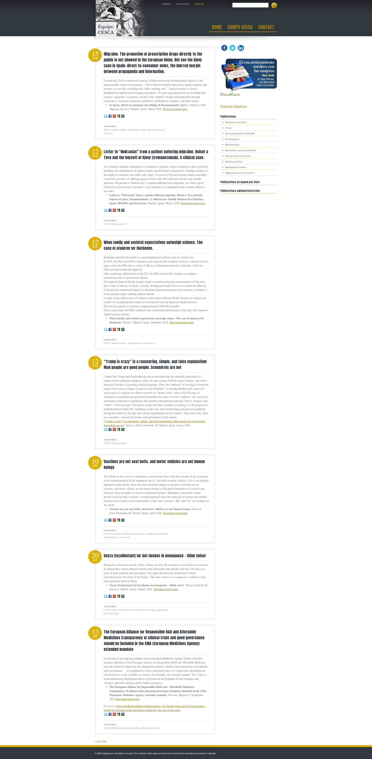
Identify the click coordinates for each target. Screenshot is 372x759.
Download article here (175, 109)
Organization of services (238, 156)
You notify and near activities (240, 150)
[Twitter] (105, 116)
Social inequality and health (240, 133)
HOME (217, 28)
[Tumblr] (122, 116)
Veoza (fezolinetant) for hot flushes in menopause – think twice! (155, 556)
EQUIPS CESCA (240, 28)
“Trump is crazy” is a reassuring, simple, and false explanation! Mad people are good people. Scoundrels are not (155, 364)
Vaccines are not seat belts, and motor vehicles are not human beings (154, 464)
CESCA (107, 129)
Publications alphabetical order (240, 191)
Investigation (232, 139)
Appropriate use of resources (141, 343)
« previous (100, 741)
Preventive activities (113, 533)
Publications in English (157, 533)
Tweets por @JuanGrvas (233, 106)
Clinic (114, 609)
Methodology (118, 727)
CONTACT (266, 28)
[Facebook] (110, 116)
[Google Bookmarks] (118, 116)
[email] (114, 116)
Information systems (137, 129)
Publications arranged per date (240, 182)
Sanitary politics (119, 129)
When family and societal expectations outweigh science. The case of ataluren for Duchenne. (153, 245)
